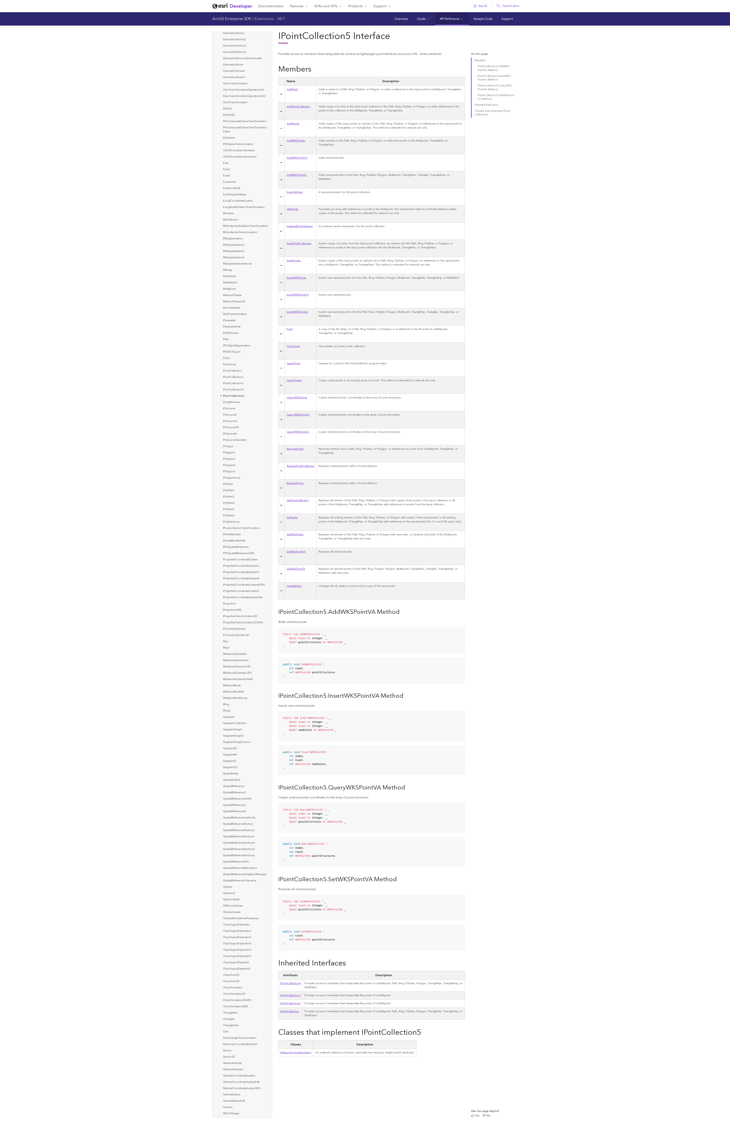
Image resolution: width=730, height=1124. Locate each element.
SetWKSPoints (295, 534)
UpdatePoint (294, 586)
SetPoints (292, 517)
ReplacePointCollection (301, 466)
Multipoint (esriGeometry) (295, 1052)
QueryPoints (294, 380)
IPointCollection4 (290, 983)
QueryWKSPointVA (298, 415)
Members (480, 60)
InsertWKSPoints (296, 278)
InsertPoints (294, 260)
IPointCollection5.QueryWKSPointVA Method (495, 87)
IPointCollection (289, 1011)
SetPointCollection (298, 500)
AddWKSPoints (296, 140)
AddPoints (293, 123)
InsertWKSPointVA (298, 295)
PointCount (293, 346)
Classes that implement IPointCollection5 (492, 113)
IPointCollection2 (290, 1003)
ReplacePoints (295, 483)
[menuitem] (401, 19)
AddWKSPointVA (297, 158)
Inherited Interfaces (486, 105)
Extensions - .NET (269, 19)
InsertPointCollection (299, 243)
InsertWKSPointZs (297, 312)
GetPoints (292, 209)
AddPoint (292, 89)
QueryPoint (293, 363)
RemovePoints (295, 449)
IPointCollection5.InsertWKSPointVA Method (494, 78)
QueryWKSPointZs (298, 432)
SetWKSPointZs (296, 569)
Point (290, 329)
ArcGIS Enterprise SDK (231, 19)
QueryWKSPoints (297, 397)
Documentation (271, 6)
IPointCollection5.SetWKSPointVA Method (496, 97)
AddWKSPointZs (297, 175)
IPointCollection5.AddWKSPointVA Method (494, 68)
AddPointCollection (298, 106)
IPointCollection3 (290, 995)
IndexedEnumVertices (300, 226)
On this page (479, 54)
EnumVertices (295, 192)
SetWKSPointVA (296, 552)
